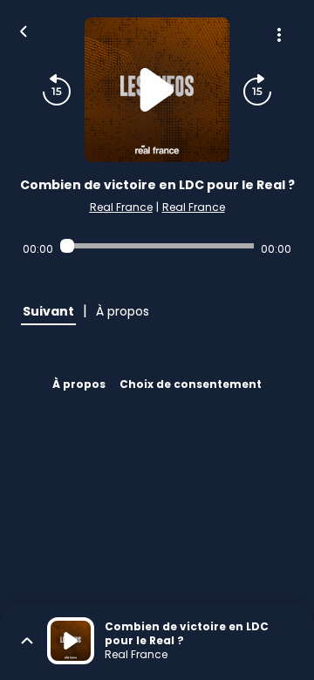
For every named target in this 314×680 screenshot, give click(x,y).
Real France (121, 207)
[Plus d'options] (279, 34)
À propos (79, 384)
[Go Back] (23, 29)
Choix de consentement (190, 384)
